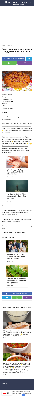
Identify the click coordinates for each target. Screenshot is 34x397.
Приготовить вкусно (17, 2)
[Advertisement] (17, 24)
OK (23, 395)
